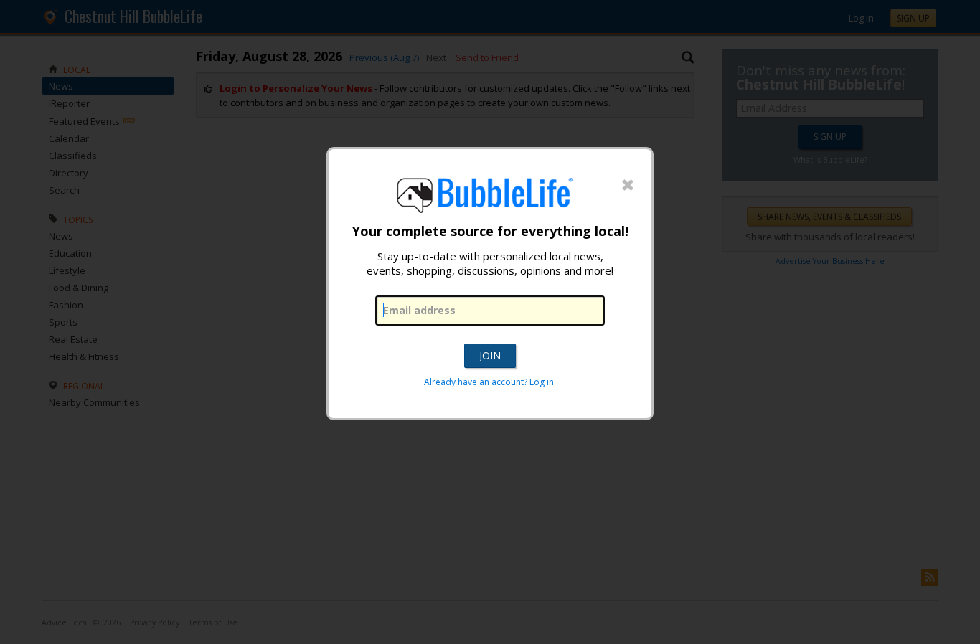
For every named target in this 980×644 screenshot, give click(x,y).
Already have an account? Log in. (490, 382)
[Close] (627, 185)
